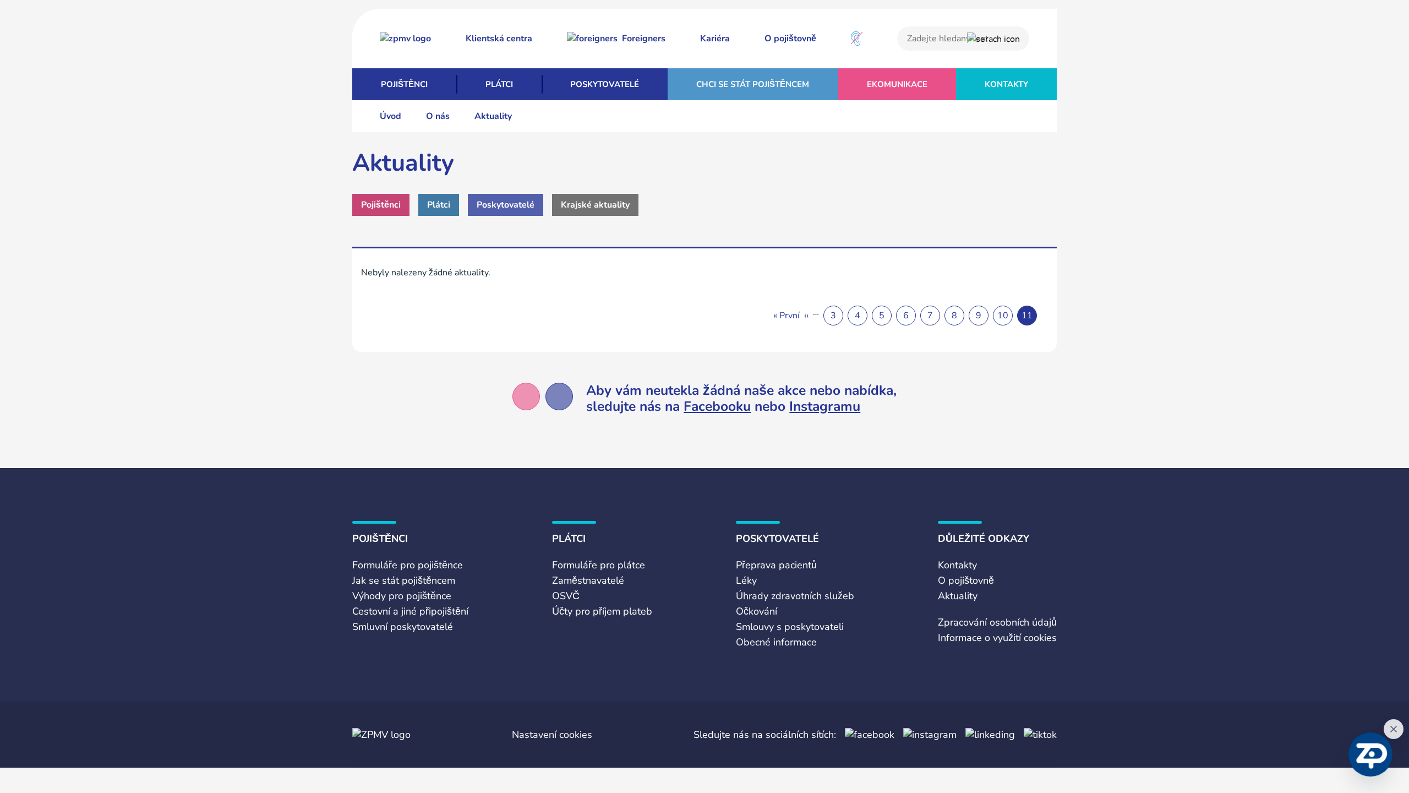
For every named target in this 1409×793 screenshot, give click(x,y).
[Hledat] (993, 39)
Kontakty (1006, 84)
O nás (438, 116)
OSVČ (566, 595)
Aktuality (957, 595)
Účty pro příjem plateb (602, 611)
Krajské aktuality (595, 205)
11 (1027, 315)
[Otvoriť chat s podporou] (1370, 754)
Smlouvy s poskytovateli (790, 626)
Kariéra (715, 38)
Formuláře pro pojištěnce (407, 565)
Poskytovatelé (604, 84)
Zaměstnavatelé (588, 580)
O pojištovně (790, 38)
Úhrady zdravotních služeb (795, 595)
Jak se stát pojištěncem (403, 580)
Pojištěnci (404, 84)
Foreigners (643, 38)
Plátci (499, 84)
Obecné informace (776, 642)
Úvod (390, 116)
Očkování (756, 611)
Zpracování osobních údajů (997, 622)
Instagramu (824, 406)
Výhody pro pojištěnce (401, 595)
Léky (746, 580)
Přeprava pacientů (776, 565)
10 (1002, 315)
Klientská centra (499, 38)
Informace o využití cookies (997, 637)
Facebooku (717, 406)
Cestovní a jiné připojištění (410, 611)
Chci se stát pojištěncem (752, 84)
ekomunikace (897, 84)
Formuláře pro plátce (598, 565)
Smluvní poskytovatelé (402, 626)
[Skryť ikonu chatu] (1393, 729)
